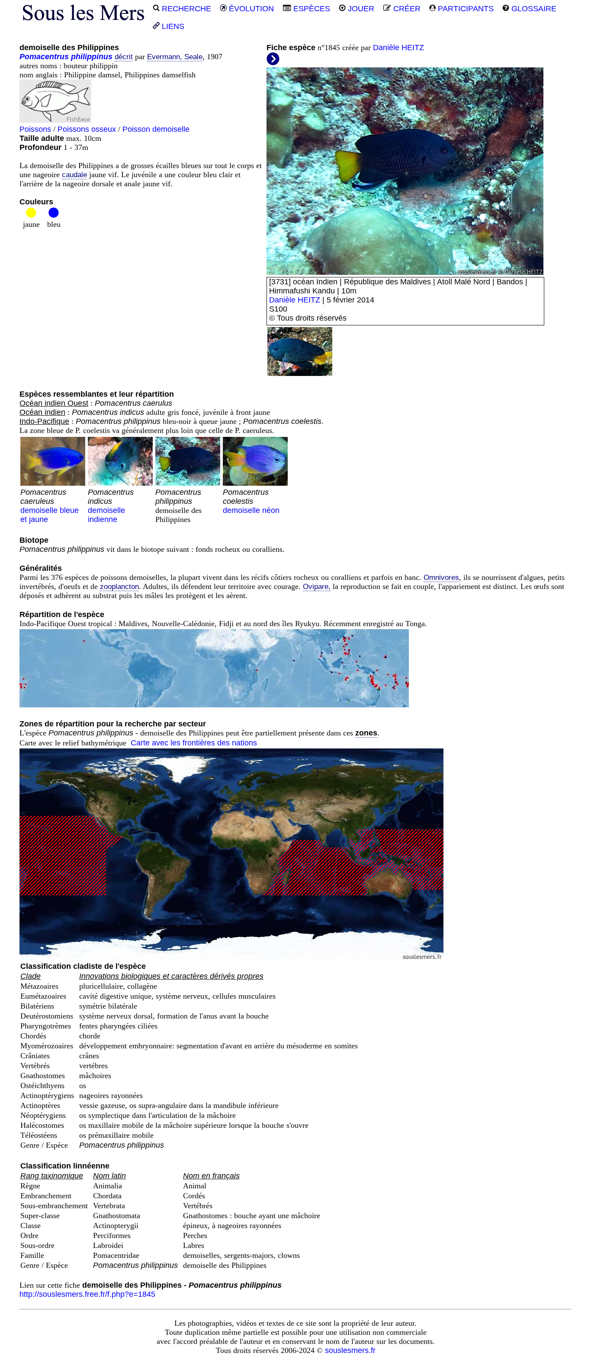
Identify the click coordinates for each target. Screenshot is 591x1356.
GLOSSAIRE (532, 8)
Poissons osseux (87, 129)
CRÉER (406, 8)
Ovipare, (317, 587)
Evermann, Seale (174, 57)
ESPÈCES (310, 8)
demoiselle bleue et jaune (49, 506)
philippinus (91, 56)
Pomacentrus (44, 56)
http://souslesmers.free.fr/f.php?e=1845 (87, 1294)
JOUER (360, 8)
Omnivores (441, 577)
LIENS (172, 26)
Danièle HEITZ (398, 47)
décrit (124, 57)
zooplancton (119, 587)
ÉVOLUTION (250, 8)
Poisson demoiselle (156, 129)
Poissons (35, 129)
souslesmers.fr (350, 1350)
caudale (74, 175)
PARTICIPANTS (465, 8)
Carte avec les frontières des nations (194, 742)
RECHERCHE (185, 8)
